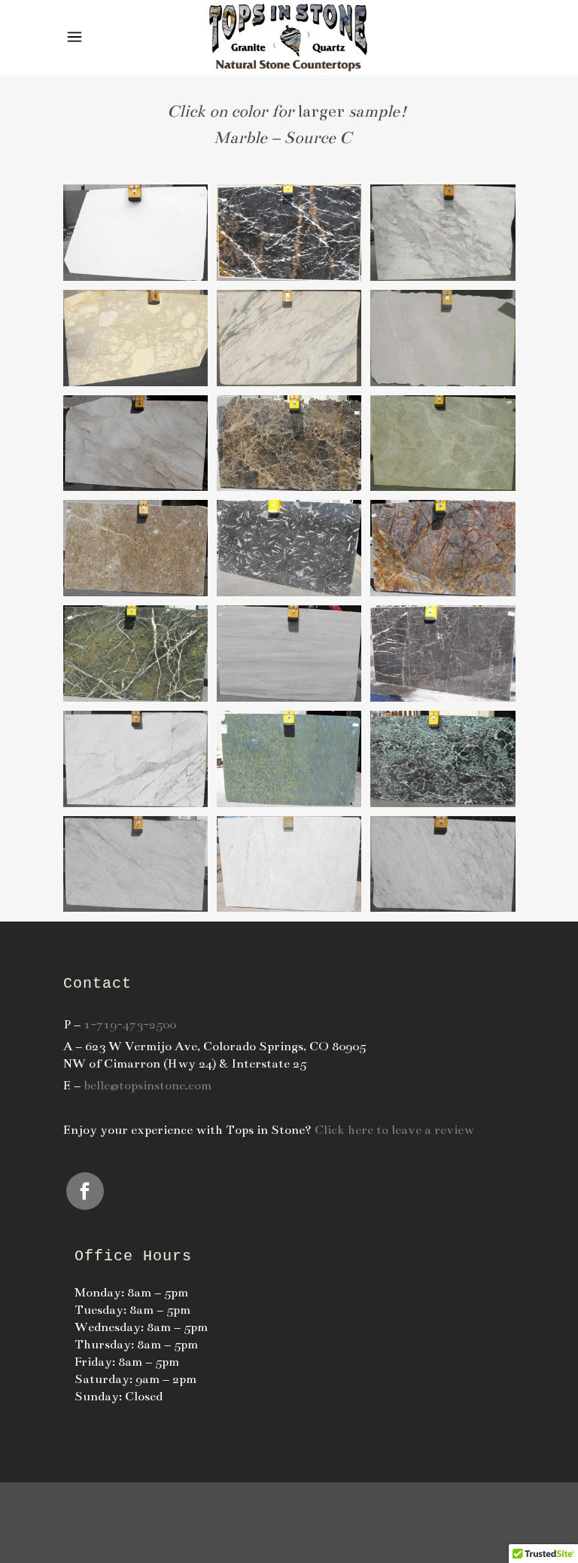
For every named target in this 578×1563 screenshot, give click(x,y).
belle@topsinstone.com (147, 1085)
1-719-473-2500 (130, 1024)
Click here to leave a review (394, 1130)
